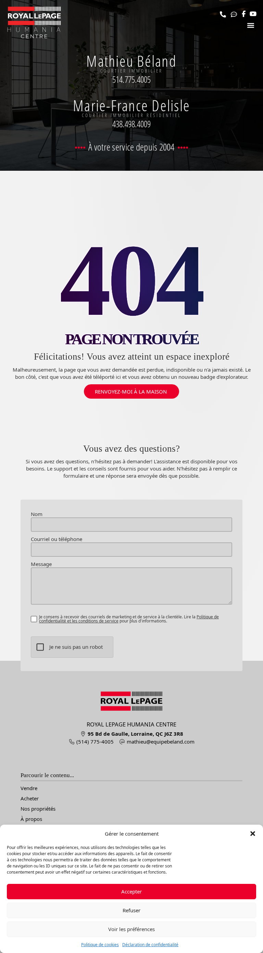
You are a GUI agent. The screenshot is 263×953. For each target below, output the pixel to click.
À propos (31, 819)
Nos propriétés (38, 809)
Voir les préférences (131, 929)
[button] (252, 833)
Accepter (131, 891)
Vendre (29, 788)
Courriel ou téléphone (56, 539)
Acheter (30, 798)
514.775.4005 (131, 79)
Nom (36, 514)
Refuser (131, 910)
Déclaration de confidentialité (150, 945)
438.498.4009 (131, 124)
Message (41, 564)
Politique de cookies (100, 945)
